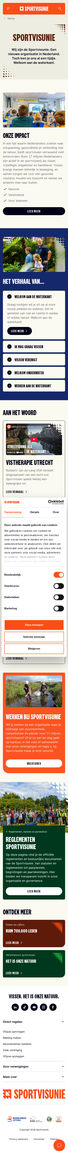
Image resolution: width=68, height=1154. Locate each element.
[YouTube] (34, 1007)
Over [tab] (56, 512)
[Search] (60, 9)
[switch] (58, 586)
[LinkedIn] (15, 1007)
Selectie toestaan (34, 636)
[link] (34, 211)
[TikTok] (24, 1007)
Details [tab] (34, 512)
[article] (34, 933)
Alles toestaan (34, 624)
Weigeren (34, 648)
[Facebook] (53, 1007)
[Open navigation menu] (8, 9)
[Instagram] (43, 1007)
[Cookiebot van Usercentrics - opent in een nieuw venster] (48, 502)
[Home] (34, 9)
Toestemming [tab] (12, 512)
